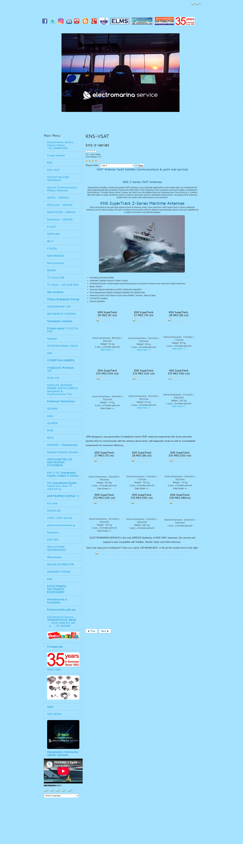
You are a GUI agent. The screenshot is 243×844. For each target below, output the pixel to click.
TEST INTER (54, 714)
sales (50, 415)
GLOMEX (52, 423)
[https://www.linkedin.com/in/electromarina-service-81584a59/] (70, 22)
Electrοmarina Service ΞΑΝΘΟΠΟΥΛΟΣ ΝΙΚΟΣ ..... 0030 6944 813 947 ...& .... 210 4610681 (61, 621)
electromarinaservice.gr (61, 525)
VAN (49, 353)
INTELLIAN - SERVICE (60, 205)
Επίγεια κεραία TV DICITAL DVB (63, 330)
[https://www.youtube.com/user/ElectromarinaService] (77, 22)
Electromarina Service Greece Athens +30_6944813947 (60, 145)
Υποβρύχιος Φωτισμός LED (60, 369)
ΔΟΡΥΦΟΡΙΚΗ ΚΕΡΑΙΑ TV (63, 496)
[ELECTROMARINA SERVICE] (95, 22)
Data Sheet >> (107, 349)
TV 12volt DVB (55, 277)
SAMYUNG (53, 234)
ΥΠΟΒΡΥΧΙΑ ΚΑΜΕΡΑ (61, 360)
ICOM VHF (53, 377)
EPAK (50, 430)
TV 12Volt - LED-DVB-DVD (63, 284)
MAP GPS (52, 539)
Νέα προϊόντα (55, 292)
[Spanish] (71, 791)
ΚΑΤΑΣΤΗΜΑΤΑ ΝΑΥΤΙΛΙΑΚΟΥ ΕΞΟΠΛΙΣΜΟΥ (56, 589)
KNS (49, 162)
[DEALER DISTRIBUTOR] (165, 22)
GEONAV (52, 408)
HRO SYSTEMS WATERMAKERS (56, 548)
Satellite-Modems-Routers (62, 452)
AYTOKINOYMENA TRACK (62, 345)
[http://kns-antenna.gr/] (105, 22)
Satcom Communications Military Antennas (62, 189)
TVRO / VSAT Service (59, 517)
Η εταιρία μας (55, 646)
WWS (50, 706)
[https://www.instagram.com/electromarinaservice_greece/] (61, 22)
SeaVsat (52, 338)
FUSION (52, 248)
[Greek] (194, 4)
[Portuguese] (59, 791)
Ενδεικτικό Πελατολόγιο (61, 401)
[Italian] (53, 791)
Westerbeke (54, 557)
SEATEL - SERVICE (58, 197)
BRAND (51, 270)
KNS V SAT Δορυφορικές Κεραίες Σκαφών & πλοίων (63, 474)
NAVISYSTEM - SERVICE (61, 212)
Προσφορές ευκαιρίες (59, 321)
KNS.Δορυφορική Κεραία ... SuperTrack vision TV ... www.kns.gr (63, 485)
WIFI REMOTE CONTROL (61, 313)
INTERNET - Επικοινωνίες (62, 445)
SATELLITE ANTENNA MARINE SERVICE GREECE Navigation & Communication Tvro (62, 390)
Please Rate (92, 165)
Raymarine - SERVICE (60, 219)
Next (103, 631)
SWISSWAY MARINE (59, 571)
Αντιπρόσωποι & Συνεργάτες (57, 601)
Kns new (52, 503)
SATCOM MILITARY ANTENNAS (58, 179)
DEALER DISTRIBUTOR (60, 564)
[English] (198, 4)
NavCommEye (55, 263)
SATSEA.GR (54, 510)
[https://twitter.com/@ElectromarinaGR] (54, 22)
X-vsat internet (56, 155)
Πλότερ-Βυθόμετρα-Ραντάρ (63, 299)
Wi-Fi (50, 241)
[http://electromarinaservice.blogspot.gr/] (86, 22)
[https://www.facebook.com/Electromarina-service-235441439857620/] (45, 22)
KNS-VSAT (53, 170)
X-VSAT (51, 226)
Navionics (53, 532)
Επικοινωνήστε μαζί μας (61, 609)
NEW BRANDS (55, 255)
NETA (50, 437)
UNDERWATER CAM (59, 306)
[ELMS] (121, 22)
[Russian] (65, 791)
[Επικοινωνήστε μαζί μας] (143, 22)
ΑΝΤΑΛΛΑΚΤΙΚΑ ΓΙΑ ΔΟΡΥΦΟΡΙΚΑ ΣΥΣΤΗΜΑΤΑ (59, 462)
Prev (92, 631)
